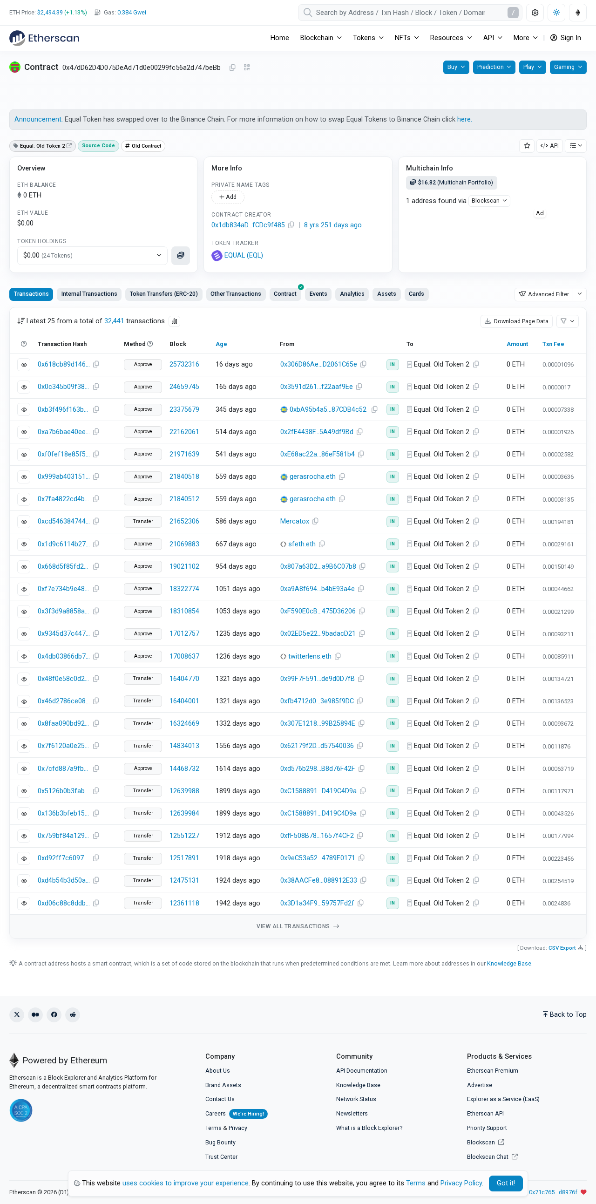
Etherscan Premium (492, 1070)
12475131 (184, 880)
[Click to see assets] (180, 255)
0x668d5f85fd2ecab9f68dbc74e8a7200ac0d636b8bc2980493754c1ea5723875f (64, 567)
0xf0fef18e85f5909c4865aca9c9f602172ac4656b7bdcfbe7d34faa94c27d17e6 (64, 454)
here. (464, 119)
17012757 (184, 634)
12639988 (184, 791)
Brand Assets (223, 1085)
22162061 (184, 432)
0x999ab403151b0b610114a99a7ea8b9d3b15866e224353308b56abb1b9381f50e (64, 477)
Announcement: (39, 119)
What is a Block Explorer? (369, 1127)
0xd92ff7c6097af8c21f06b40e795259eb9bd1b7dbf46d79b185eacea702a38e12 (64, 858)
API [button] (488, 38)
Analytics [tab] (352, 293)
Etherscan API (485, 1113)
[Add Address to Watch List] (527, 146)
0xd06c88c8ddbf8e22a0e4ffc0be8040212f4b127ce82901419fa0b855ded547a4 (64, 903)
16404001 (184, 701)
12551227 (184, 836)
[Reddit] (72, 1014)
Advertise (479, 1085)
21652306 (184, 521)
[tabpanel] (298, 623)
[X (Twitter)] (16, 1014)
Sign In (570, 38)
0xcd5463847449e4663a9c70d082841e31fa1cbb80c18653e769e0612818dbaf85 (64, 521)
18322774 (184, 589)
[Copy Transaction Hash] (96, 365)
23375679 (184, 410)
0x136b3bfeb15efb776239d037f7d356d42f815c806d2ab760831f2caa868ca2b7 (64, 813)
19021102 (184, 567)
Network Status (356, 1098)
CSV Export (562, 948)
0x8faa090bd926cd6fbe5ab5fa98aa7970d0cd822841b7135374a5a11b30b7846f (64, 724)
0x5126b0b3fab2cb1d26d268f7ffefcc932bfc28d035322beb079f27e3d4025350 (64, 791)
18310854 (184, 611)
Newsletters (352, 1113)
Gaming (564, 66)
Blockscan (486, 200)
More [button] (521, 38)
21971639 (184, 454)
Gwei (131, 12)
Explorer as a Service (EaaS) (503, 1098)
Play (528, 66)
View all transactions (294, 926)
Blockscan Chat (488, 1156)
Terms (213, 1127)
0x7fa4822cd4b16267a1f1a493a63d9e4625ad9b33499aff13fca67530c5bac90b (64, 499)
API (554, 145)
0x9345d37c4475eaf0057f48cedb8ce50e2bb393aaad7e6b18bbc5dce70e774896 (64, 634)
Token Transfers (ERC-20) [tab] (164, 293)
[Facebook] (54, 1014)
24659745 (184, 387)
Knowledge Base (509, 963)
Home (280, 38)
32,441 (114, 321)
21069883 (184, 544)
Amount (517, 343)
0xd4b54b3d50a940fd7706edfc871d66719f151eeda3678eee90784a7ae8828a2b (64, 880)
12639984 (184, 813)
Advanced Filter (548, 294)
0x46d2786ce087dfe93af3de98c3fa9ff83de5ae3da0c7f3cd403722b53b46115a (64, 701)
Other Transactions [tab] (235, 293)
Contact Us (220, 1098)
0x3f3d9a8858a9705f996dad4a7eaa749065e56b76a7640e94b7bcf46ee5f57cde (64, 611)
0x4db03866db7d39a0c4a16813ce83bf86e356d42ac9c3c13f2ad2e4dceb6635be (64, 656)
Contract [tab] (285, 293)
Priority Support (487, 1127)
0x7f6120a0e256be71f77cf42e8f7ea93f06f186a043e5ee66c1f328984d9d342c (64, 746)
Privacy (238, 1127)
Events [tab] (318, 293)
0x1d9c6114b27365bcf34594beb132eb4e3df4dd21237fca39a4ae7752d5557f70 (64, 544)
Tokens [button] (364, 38)
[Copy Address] (232, 68)
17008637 (184, 656)
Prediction (490, 66)
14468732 (184, 769)
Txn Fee (553, 343)
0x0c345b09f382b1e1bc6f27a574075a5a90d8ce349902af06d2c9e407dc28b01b (64, 387)
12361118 (184, 903)
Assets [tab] (386, 293)
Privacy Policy (461, 1183)
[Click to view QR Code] (247, 68)
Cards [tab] (416, 293)
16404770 (184, 679)
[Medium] (35, 1014)
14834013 (184, 746)
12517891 (184, 858)
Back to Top (568, 1015)
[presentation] (285, 294)
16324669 (184, 724)
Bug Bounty (220, 1142)
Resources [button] (446, 38)
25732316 (184, 364)
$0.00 (48, 255)
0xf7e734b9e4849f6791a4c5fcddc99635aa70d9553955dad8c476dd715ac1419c (64, 589)
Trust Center (221, 1156)
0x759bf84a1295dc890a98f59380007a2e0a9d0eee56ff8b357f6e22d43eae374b (64, 836)
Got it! (506, 1183)
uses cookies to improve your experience (185, 1183)
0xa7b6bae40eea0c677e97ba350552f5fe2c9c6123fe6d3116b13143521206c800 (64, 432)
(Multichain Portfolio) (455, 182)
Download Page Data (521, 321)
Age (221, 343)
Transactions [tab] (31, 293)
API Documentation (361, 1070)
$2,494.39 (50, 12)
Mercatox (294, 521)
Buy (452, 66)
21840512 (184, 499)
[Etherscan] (44, 38)
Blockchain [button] (316, 38)
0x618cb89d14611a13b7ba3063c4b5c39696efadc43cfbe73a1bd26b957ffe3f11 (64, 364)
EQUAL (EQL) (243, 255)
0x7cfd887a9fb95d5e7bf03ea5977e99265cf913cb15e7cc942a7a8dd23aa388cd (64, 769)
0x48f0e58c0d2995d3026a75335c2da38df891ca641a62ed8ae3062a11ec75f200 (64, 679)
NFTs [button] (403, 38)
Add (230, 196)
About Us (217, 1070)
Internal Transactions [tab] (89, 293)
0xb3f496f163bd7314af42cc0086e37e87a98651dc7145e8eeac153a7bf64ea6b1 (64, 410)
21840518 (184, 477)
